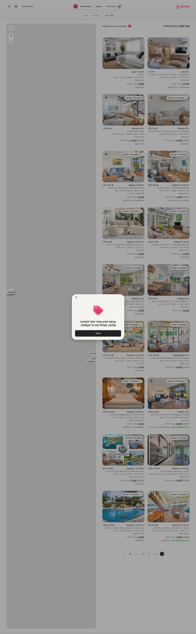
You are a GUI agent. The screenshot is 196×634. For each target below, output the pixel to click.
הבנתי (98, 333)
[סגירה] (76, 297)
